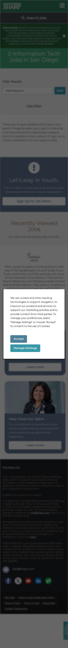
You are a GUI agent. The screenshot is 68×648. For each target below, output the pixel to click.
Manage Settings (25, 348)
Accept (19, 338)
